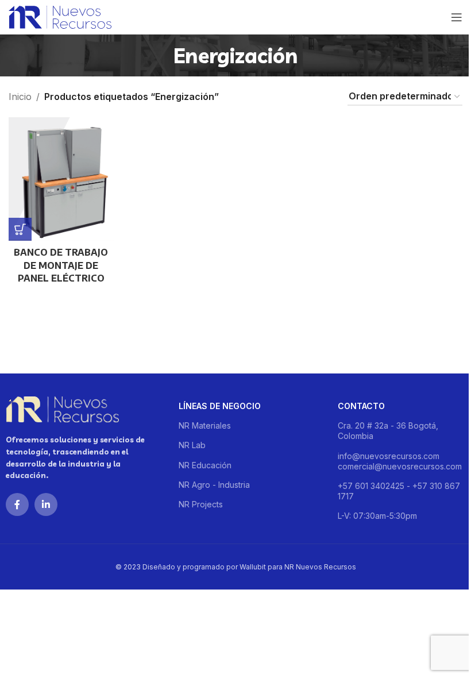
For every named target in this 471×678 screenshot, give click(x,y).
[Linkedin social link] (45, 504)
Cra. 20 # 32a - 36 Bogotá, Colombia (388, 431)
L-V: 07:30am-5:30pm (377, 516)
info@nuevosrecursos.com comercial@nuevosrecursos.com (400, 461)
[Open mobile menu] (456, 17)
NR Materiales (205, 425)
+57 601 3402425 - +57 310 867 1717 (399, 491)
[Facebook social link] (17, 504)
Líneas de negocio (220, 406)
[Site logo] (60, 16)
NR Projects (201, 504)
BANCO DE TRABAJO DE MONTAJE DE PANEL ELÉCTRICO (61, 265)
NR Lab (192, 445)
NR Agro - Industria (214, 485)
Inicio (20, 96)
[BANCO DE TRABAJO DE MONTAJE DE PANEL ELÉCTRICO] (61, 179)
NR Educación (205, 465)
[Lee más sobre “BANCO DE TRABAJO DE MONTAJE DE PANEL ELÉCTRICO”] (20, 229)
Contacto (361, 406)
